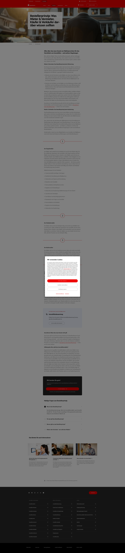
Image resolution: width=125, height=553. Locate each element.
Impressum (67, 293)
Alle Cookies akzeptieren (62, 280)
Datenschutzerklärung (67, 268)
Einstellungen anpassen (62, 289)
